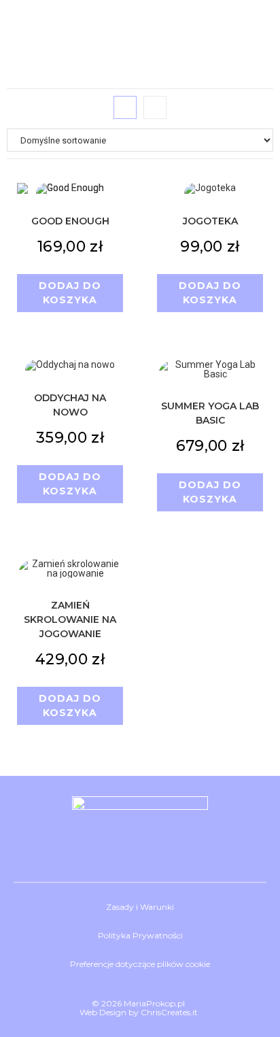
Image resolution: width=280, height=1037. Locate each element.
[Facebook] (99, 848)
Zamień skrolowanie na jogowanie (70, 619)
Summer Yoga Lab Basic (210, 413)
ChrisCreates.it (169, 1012)
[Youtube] (181, 848)
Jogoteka (210, 221)
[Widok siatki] (125, 107)
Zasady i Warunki (140, 907)
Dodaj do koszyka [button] (70, 292)
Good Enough (70, 221)
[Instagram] (140, 848)
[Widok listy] (155, 107)
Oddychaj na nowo (70, 405)
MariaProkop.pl (154, 1003)
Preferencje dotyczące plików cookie (140, 964)
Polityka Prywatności (140, 936)
